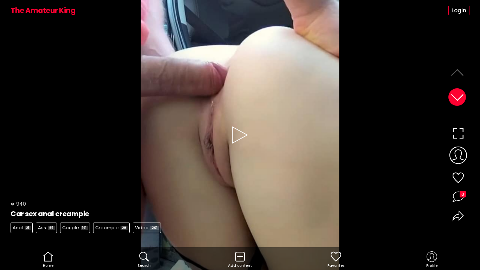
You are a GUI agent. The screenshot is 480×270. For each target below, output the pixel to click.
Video (146, 227)
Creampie (110, 227)
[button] (457, 97)
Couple (74, 227)
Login (459, 10)
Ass (45, 227)
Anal (21, 227)
